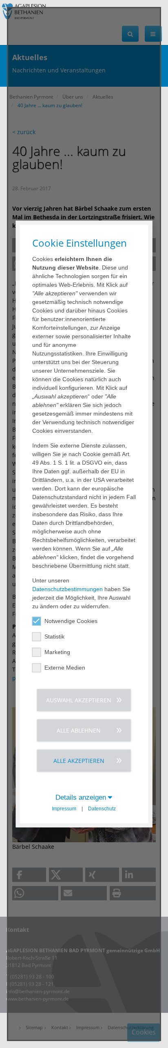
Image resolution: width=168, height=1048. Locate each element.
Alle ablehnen (79, 730)
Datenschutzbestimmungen (67, 589)
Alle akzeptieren (78, 761)
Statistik (54, 636)
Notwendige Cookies (70, 621)
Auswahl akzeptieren (78, 700)
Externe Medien (64, 667)
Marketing (57, 652)
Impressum (64, 809)
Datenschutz (102, 809)
